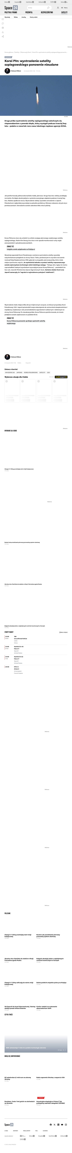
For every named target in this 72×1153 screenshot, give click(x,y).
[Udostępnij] (3, 36)
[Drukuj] (3, 28)
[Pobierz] (3, 32)
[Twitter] (54, 1124)
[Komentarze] (3, 23)
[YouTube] (62, 1124)
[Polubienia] (3, 19)
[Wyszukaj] (48, 8)
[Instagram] (65, 1124)
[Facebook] (50, 1124)
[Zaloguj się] (58, 7)
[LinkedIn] (58, 1124)
